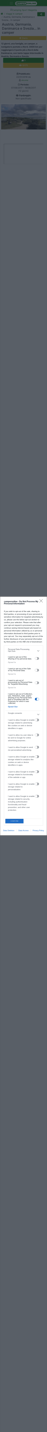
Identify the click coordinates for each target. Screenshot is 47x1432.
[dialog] (23, 716)
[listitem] (23, 650)
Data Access (23, 830)
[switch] (37, 658)
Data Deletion (8, 830)
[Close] (41, 601)
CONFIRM (14, 821)
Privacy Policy (38, 830)
